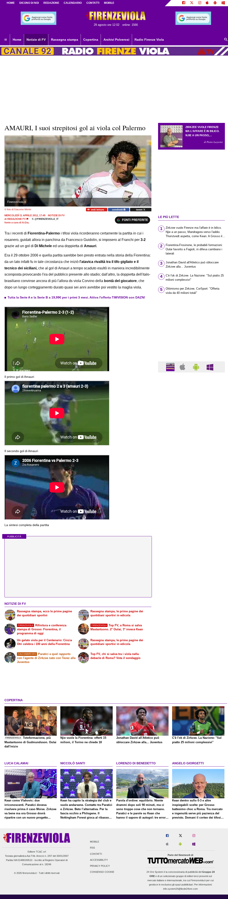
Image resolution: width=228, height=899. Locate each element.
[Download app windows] (223, 3)
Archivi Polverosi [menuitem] (116, 39)
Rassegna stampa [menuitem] (64, 39)
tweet (139, 209)
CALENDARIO (73, 3)
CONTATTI (92, 3)
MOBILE (109, 3)
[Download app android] (215, 3)
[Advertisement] (191, 548)
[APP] (171, 366)
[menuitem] (5, 39)
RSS (92, 848)
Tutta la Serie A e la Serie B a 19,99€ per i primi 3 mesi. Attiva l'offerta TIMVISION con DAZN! (76, 297)
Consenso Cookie (102, 872)
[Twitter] (192, 3)
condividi (118, 209)
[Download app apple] (207, 3)
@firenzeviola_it (46, 219)
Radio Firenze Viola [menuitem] (149, 39)
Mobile (94, 842)
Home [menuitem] (17, 39)
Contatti (96, 854)
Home (11, 3)
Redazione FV (16, 219)
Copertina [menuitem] (90, 39)
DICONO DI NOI (29, 3)
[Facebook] (184, 3)
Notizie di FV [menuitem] (36, 39)
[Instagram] (200, 3)
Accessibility (99, 860)
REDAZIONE (51, 3)
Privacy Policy (100, 866)
